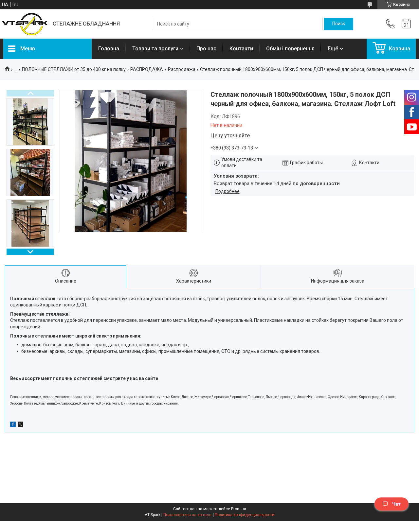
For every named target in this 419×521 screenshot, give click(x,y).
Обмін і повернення (290, 48)
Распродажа (181, 69)
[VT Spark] (25, 24)
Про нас (206, 48)
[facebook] (13, 425)
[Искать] (338, 24)
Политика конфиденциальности (244, 514)
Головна (108, 48)
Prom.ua (238, 509)
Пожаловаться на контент (187, 514)
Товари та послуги (155, 48)
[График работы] (406, 23)
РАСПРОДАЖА (146, 69)
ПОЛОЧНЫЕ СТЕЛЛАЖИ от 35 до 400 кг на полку (74, 69)
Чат (396, 504)
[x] (20, 425)
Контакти (241, 48)
